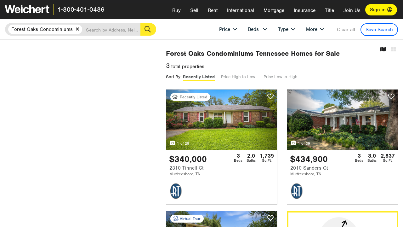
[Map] (382, 50)
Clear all (346, 29)
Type (283, 29)
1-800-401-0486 (81, 9)
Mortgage (274, 10)
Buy (176, 10)
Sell (194, 10)
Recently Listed (199, 76)
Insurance (304, 10)
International (240, 10)
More (311, 29)
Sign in (378, 10)
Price (224, 29)
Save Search (379, 29)
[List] (393, 50)
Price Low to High (281, 76)
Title (329, 10)
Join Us (351, 10)
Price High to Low (238, 76)
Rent (213, 10)
